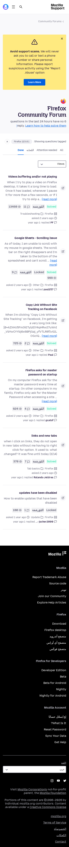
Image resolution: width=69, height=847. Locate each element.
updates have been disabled (38, 492)
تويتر (63, 589)
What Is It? (58, 723)
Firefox (49, 213)
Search (21, 7)
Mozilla (57, 554)
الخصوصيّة (60, 829)
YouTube (58, 780)
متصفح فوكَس (58, 649)
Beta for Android (54, 683)
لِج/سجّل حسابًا (57, 716)
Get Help (60, 742)
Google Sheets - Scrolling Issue (36, 238)
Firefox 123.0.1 (21, 141)
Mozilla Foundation (53, 793)
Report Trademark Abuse (49, 577)
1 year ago (34, 222)
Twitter (64, 780)
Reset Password (55, 729)
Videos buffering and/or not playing (32, 176)
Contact (60, 841)
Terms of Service (54, 822)
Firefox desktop (55, 630)
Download (59, 623)
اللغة (63, 762)
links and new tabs (44, 435)
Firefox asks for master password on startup (41, 372)
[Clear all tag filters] (7, 141)
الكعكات (61, 835)
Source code (57, 583)
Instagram (52, 780)
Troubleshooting (30, 213)
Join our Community (52, 596)
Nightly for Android (52, 695)
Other (36, 285)
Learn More (34, 82)
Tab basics (33, 468)
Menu (13, 7)
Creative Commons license (48, 807)
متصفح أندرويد (58, 636)
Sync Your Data (55, 735)
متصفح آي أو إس (56, 642)
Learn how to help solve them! (41, 125)
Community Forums (50, 21)
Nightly (61, 689)
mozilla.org (58, 816)
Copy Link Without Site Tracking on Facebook (41, 307)
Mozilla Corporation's (32, 789)
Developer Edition (53, 670)
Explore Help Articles (51, 602)
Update (35, 517)
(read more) (49, 199)
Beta (63, 676)
